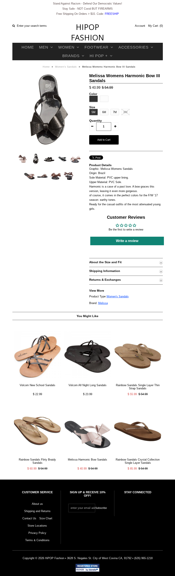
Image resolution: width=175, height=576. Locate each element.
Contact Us (29, 518)
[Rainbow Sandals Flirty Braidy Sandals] (37, 455)
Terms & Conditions (37, 540)
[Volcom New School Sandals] (37, 381)
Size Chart (45, 518)
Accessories (133, 47)
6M (104, 112)
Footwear (96, 47)
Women (66, 47)
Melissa (103, 303)
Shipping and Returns (37, 511)
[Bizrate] (94, 570)
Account (140, 25)
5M (93, 112)
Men (43, 47)
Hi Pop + (99, 56)
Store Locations (37, 525)
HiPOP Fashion (87, 32)
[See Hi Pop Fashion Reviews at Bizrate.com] (87, 568)
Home (28, 47)
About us (37, 503)
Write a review (127, 241)
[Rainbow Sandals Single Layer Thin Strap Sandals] (137, 381)
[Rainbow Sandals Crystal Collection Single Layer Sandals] (137, 455)
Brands (71, 56)
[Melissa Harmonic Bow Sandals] (87, 455)
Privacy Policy (37, 533)
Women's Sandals (66, 66)
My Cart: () (155, 25)
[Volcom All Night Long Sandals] (87, 381)
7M (115, 112)
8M (125, 112)
